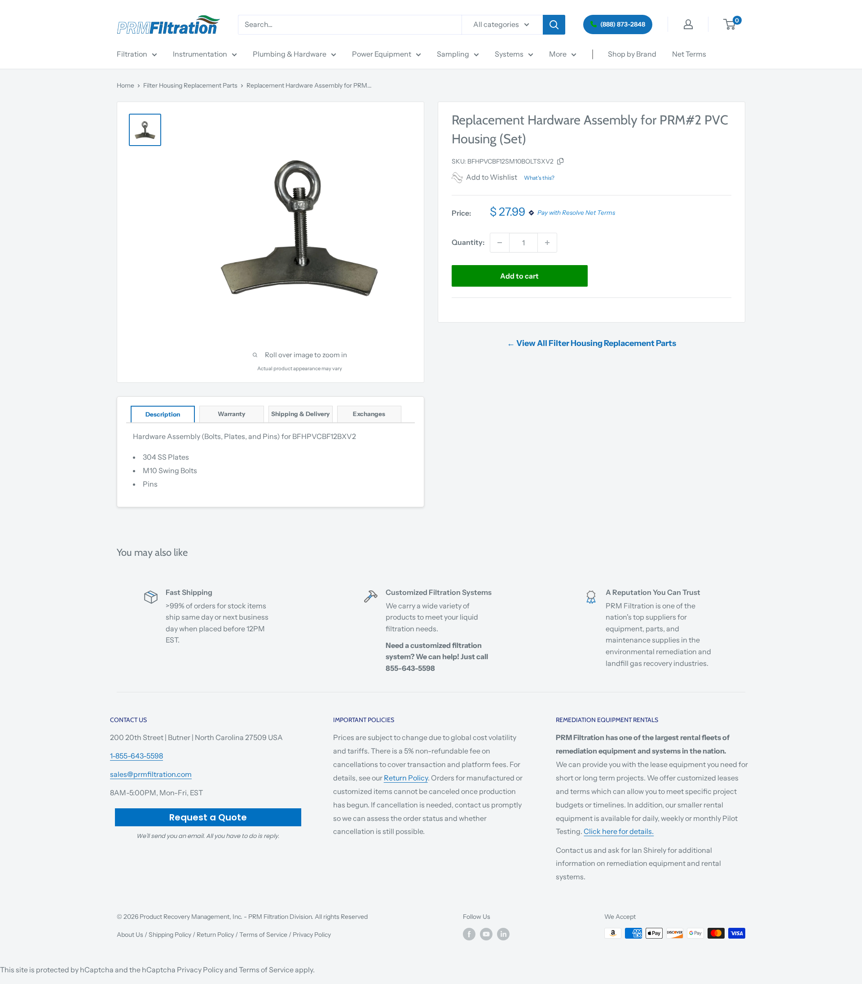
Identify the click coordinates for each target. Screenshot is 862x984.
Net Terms (689, 53)
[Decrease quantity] (499, 242)
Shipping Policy (170, 935)
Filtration (132, 53)
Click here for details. (619, 831)
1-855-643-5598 (136, 755)
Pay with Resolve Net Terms (576, 213)
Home (125, 85)
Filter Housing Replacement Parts (190, 85)
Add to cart (519, 275)
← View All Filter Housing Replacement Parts (591, 343)
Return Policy (406, 777)
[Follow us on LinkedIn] (503, 934)
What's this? (539, 177)
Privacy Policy (312, 935)
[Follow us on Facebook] (469, 934)
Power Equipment (381, 53)
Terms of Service (263, 935)
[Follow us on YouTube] (486, 934)
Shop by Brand (632, 53)
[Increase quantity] (547, 242)
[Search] (554, 25)
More (558, 53)
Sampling (453, 53)
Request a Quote (208, 817)
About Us (130, 935)
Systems (509, 53)
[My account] (688, 24)
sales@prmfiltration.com (151, 774)
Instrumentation (200, 53)
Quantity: (468, 242)
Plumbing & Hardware (289, 53)
